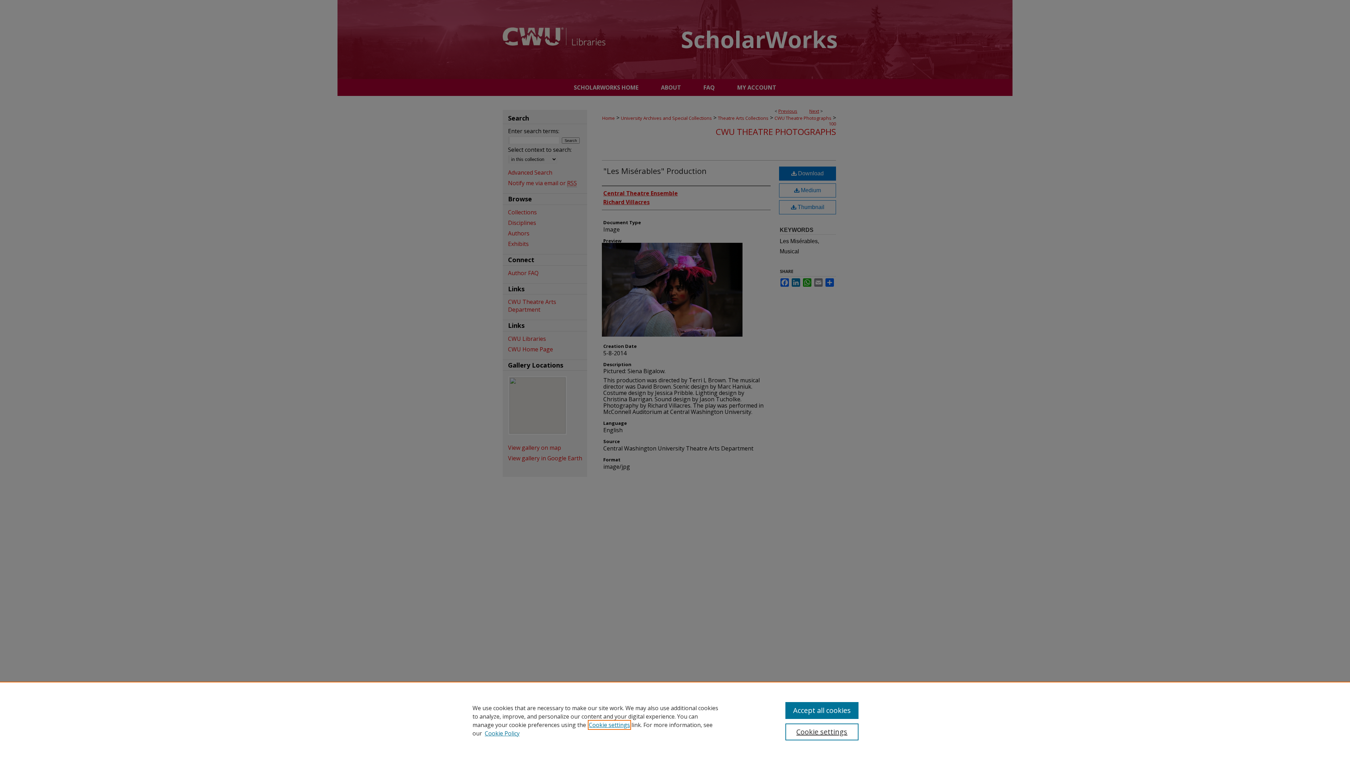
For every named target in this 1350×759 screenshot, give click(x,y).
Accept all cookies (822, 710)
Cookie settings (609, 725)
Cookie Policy (502, 733)
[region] (675, 720)
